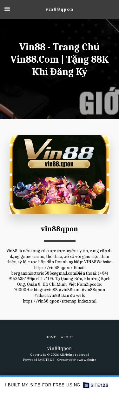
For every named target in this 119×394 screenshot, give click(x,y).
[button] (7, 9)
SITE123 (48, 360)
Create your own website (76, 360)
